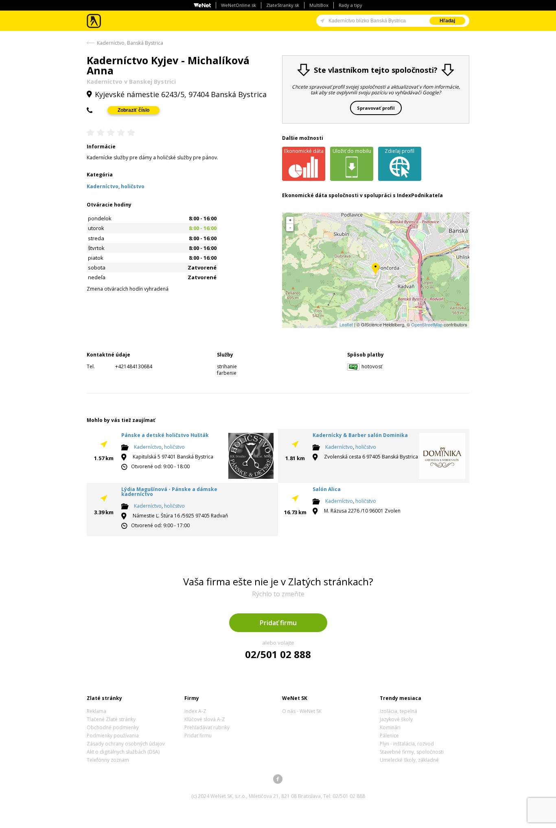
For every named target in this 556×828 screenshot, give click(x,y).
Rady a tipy (350, 5)
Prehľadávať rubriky (207, 727)
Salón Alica (327, 489)
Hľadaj (447, 21)
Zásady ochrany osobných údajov (126, 743)
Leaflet (346, 324)
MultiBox (318, 5)
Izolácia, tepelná (398, 711)
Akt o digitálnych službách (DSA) (123, 751)
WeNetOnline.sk (238, 5)
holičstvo (174, 446)
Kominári (390, 727)
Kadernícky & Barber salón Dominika (360, 435)
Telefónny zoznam (108, 759)
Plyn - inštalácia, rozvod (407, 743)
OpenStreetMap (426, 324)
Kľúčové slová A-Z (204, 719)
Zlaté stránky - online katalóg (94, 21)
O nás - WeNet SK (302, 711)
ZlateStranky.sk (282, 5)
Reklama (96, 711)
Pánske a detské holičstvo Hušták (165, 435)
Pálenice (389, 735)
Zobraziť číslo (133, 110)
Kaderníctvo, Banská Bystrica (130, 42)
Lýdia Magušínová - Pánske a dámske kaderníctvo (169, 492)
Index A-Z (195, 711)
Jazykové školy (396, 719)
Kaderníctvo (148, 446)
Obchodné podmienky (113, 727)
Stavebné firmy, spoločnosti (412, 751)
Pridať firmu (278, 622)
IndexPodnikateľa (420, 195)
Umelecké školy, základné (409, 759)
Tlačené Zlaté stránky (111, 719)
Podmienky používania (113, 735)
